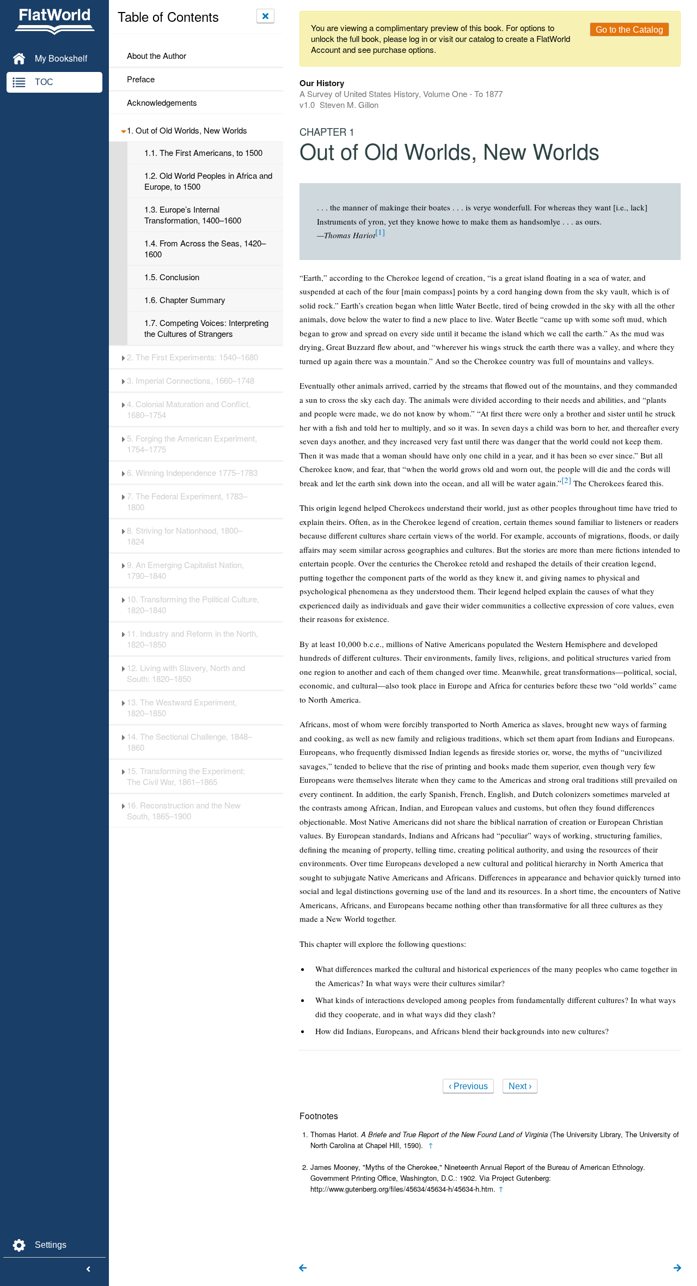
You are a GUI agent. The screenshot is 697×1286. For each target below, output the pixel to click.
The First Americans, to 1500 (203, 152)
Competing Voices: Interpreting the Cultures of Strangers (206, 328)
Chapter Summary (184, 299)
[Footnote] (380, 231)
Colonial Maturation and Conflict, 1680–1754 (188, 409)
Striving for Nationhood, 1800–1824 (184, 536)
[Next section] (677, 1268)
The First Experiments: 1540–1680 (192, 357)
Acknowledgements (162, 102)
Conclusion (171, 276)
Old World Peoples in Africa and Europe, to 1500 (208, 181)
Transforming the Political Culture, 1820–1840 (193, 604)
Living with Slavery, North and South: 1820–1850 (186, 673)
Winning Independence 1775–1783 (192, 472)
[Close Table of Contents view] (265, 16)
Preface (141, 79)
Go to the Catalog (629, 29)
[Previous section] (303, 1268)
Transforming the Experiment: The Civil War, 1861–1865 (186, 776)
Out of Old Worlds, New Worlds (187, 130)
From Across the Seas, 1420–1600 (205, 248)
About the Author (156, 55)
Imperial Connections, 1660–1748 (190, 380)
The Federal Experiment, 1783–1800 (187, 501)
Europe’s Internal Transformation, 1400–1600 (192, 215)
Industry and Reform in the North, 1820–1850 (192, 639)
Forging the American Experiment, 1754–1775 (192, 444)
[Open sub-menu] (123, 130)
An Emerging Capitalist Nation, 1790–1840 (185, 570)
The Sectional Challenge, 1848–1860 (189, 742)
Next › (520, 1086)
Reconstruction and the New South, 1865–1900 (184, 811)
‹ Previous (468, 1086)
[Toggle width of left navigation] (88, 1269)
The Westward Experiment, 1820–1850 (182, 708)
